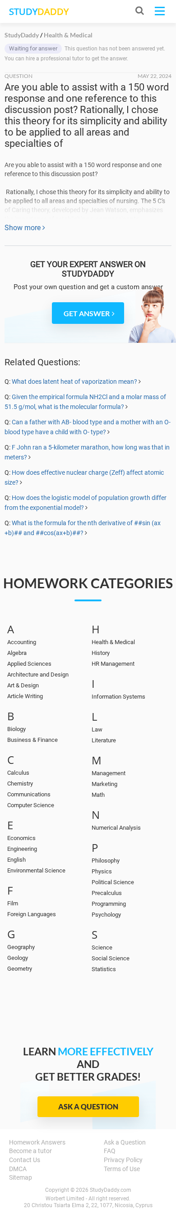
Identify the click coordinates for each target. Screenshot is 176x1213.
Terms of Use (122, 1168)
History (101, 653)
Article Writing (25, 696)
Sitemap (20, 1177)
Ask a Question (88, 1106)
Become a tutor (30, 1150)
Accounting (21, 642)
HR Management (113, 663)
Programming (109, 903)
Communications (29, 794)
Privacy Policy (123, 1159)
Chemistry (20, 783)
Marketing (104, 784)
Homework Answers (37, 1142)
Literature (104, 740)
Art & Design (23, 685)
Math (98, 794)
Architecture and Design (38, 674)
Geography (21, 947)
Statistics (104, 969)
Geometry (19, 968)
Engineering (22, 848)
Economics (21, 838)
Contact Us (24, 1159)
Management (108, 773)
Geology (17, 957)
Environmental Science (36, 870)
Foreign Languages (31, 914)
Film (12, 903)
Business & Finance (32, 739)
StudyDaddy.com (110, 1190)
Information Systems (118, 696)
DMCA (18, 1168)
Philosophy (106, 860)
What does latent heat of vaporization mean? (74, 381)
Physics (102, 871)
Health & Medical (113, 642)
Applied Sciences (29, 663)
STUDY (39, 11)
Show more (23, 227)
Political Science (113, 882)
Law (97, 729)
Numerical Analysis (116, 827)
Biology (16, 729)
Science (102, 947)
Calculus (18, 772)
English (16, 859)
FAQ (110, 1150)
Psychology (106, 914)
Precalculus (107, 893)
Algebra (17, 653)
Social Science (111, 958)
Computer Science (30, 805)
